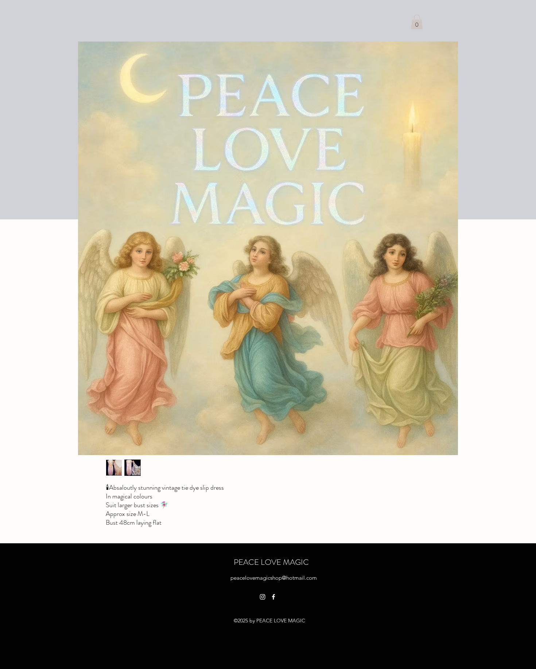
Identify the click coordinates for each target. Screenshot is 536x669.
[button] (417, 22)
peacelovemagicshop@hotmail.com (273, 577)
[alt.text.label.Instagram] (262, 596)
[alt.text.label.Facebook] (273, 596)
